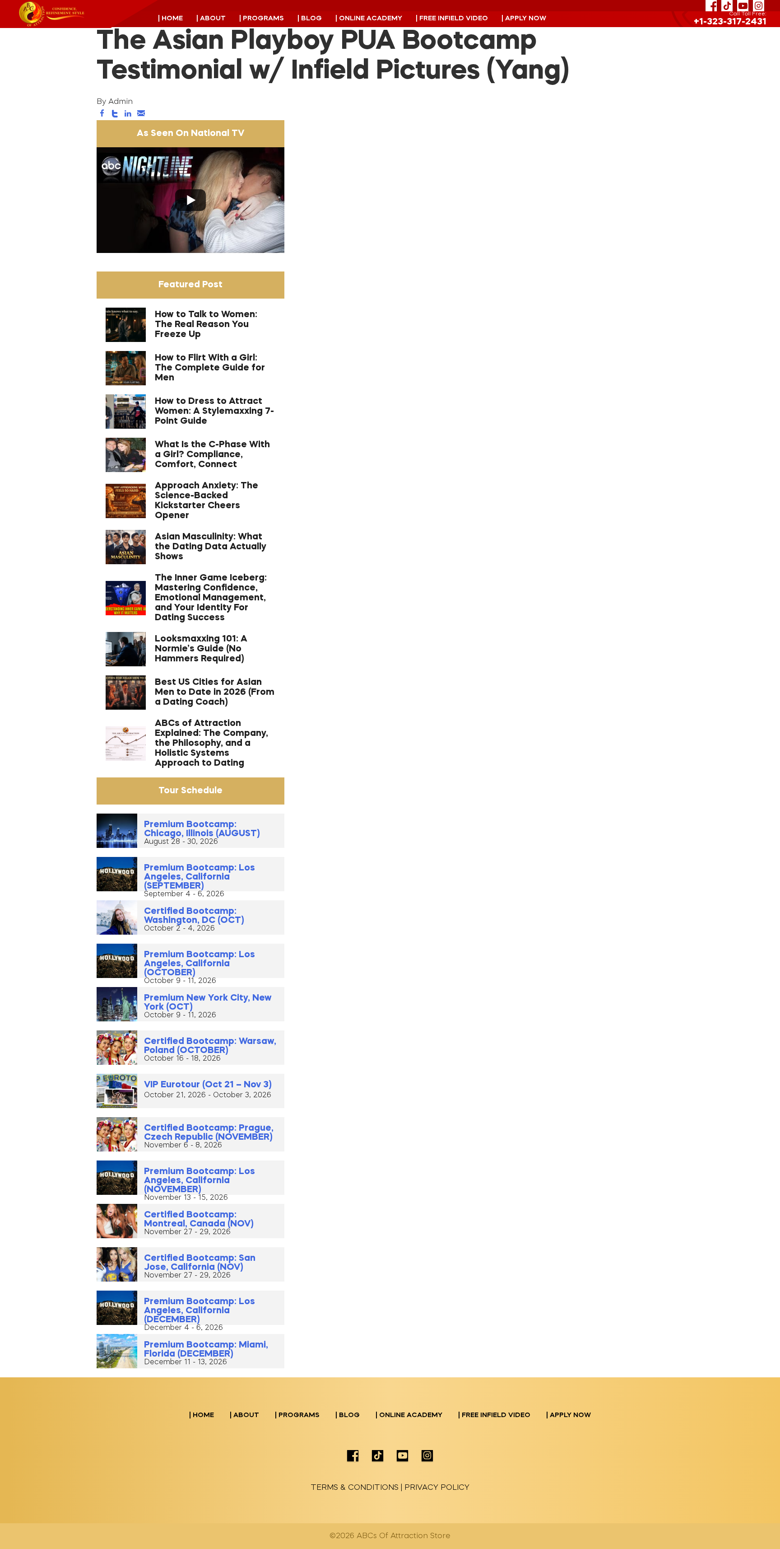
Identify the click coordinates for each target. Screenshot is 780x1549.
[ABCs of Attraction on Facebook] (711, 5)
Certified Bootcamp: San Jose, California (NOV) (199, 1263)
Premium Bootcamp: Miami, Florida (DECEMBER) (206, 1350)
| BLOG (309, 18)
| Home (170, 18)
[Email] (140, 114)
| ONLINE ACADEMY (368, 18)
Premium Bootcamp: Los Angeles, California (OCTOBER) (199, 964)
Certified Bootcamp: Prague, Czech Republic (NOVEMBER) (209, 1133)
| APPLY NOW (523, 18)
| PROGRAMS (261, 18)
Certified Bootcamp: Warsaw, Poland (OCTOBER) (210, 1046)
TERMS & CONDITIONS (355, 1488)
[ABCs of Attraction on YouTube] (742, 5)
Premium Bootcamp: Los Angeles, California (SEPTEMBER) (199, 877)
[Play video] (190, 200)
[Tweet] (115, 114)
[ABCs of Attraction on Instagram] (758, 5)
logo (51, 14)
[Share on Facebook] (102, 114)
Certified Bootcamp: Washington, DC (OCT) (194, 916)
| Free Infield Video (452, 18)
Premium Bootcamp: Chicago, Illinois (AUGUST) (202, 829)
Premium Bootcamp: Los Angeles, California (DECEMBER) (199, 1310)
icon (352, 1455)
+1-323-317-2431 (730, 22)
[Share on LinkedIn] (128, 114)
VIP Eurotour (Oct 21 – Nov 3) (207, 1085)
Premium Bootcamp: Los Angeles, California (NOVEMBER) (199, 1180)
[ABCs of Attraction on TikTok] (727, 5)
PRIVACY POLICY (436, 1488)
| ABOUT (211, 18)
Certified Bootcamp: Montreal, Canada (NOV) (198, 1220)
